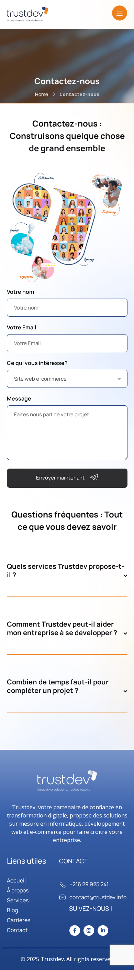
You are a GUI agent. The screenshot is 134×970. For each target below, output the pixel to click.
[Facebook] (74, 930)
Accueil (16, 880)
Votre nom (20, 292)
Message (19, 398)
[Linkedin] (103, 930)
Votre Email (21, 327)
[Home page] (41, 94)
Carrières (18, 920)
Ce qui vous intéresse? (37, 363)
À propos (18, 890)
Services (18, 900)
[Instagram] (88, 930)
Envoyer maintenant (60, 477)
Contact (17, 930)
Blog (12, 910)
